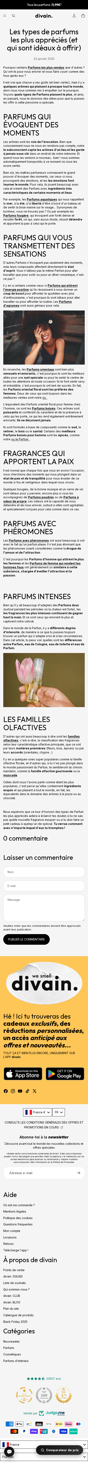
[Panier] (83, 15)
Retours (8, 1243)
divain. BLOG (11, 1302)
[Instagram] (12, 1091)
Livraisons (10, 1237)
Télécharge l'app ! (15, 1250)
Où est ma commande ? (19, 1205)
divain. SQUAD (13, 1276)
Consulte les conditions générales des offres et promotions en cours (44, 1125)
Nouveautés (11, 1341)
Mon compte (11, 1231)
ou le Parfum (20, 439)
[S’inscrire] (78, 1173)
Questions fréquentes (18, 1224)
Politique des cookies (18, 1217)
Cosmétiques (12, 1354)
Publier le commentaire (26, 939)
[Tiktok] (27, 1091)
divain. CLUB (11, 1295)
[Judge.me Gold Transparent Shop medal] (24, 1395)
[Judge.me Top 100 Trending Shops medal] (44, 1395)
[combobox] (37, 1112)
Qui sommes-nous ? (16, 1289)
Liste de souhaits (14, 1283)
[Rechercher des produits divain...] (13, 15)
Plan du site (11, 1308)
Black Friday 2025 (15, 1321)
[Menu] (4, 15)
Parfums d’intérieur (16, 1360)
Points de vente (14, 1270)
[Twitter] (34, 1091)
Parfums (8, 1348)
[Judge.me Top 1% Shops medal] (63, 1395)
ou (44, 397)
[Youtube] (20, 1091)
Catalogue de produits (18, 1315)
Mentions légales (14, 1211)
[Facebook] (5, 1091)
